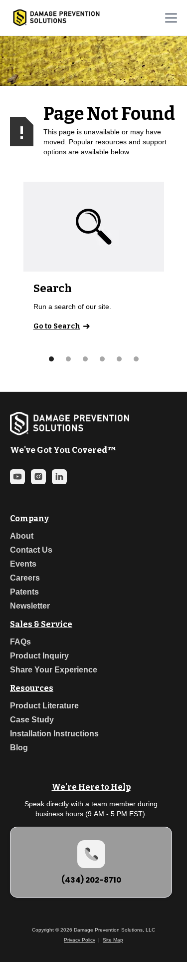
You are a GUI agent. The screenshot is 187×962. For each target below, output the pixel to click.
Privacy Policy (79, 940)
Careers (25, 578)
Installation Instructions (54, 733)
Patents (24, 592)
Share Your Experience (53, 669)
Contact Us (31, 550)
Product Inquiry (39, 655)
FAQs (20, 642)
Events (23, 564)
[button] (169, 18)
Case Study (32, 719)
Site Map (113, 940)
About (21, 536)
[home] (54, 17)
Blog (19, 747)
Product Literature (44, 705)
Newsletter (30, 606)
